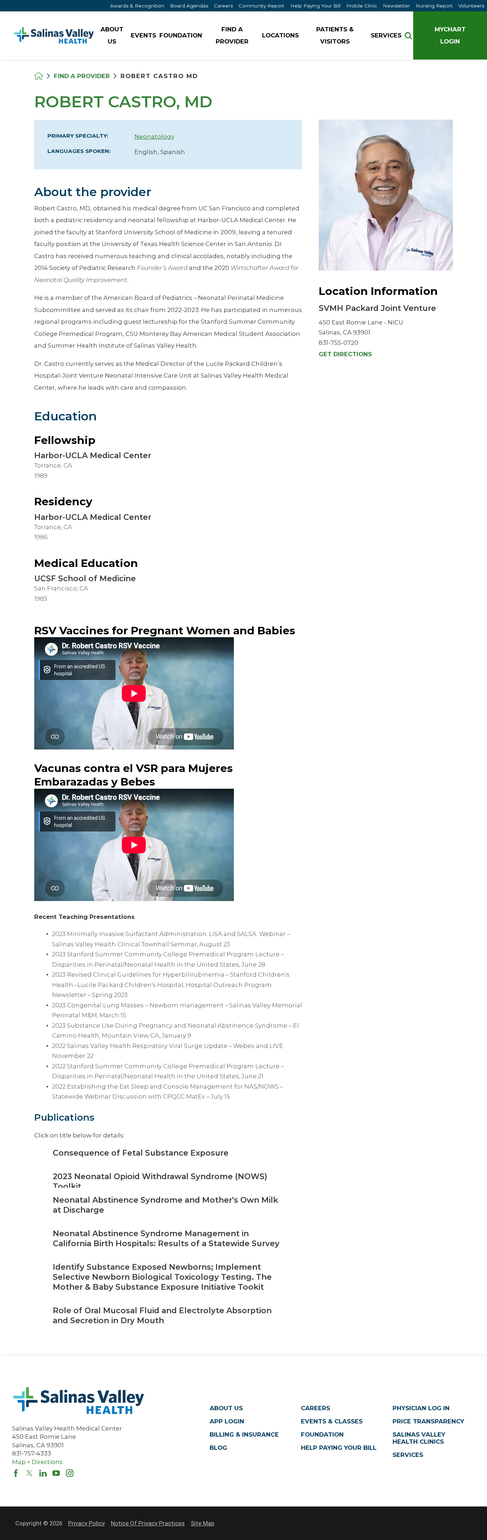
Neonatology (154, 136)
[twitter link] (29, 1473)
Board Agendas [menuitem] (189, 6)
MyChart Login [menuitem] (450, 35)
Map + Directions (37, 1461)
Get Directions (345, 354)
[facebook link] (16, 1473)
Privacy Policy (86, 1523)
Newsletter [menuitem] (396, 6)
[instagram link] (69, 1473)
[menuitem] (112, 35)
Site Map (202, 1523)
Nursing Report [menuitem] (434, 6)
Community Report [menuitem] (261, 6)
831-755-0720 (338, 342)
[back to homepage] (38, 75)
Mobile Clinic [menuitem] (361, 6)
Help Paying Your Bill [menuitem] (315, 6)
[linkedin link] (43, 1473)
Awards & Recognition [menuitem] (137, 6)
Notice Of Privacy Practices (148, 1523)
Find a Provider (82, 76)
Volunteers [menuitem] (471, 6)
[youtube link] (56, 1473)
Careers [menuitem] (223, 6)
